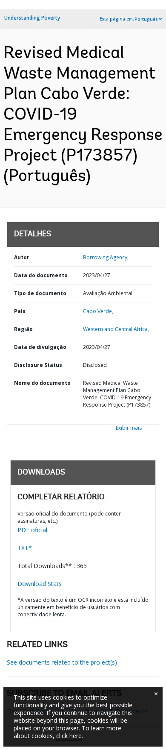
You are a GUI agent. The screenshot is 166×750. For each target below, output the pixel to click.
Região (23, 329)
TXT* (24, 548)
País (20, 311)
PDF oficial (32, 530)
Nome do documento (42, 383)
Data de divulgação (40, 347)
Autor (21, 257)
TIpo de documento (40, 293)
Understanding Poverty (32, 17)
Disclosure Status (38, 365)
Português (146, 19)
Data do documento (41, 275)
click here (69, 736)
